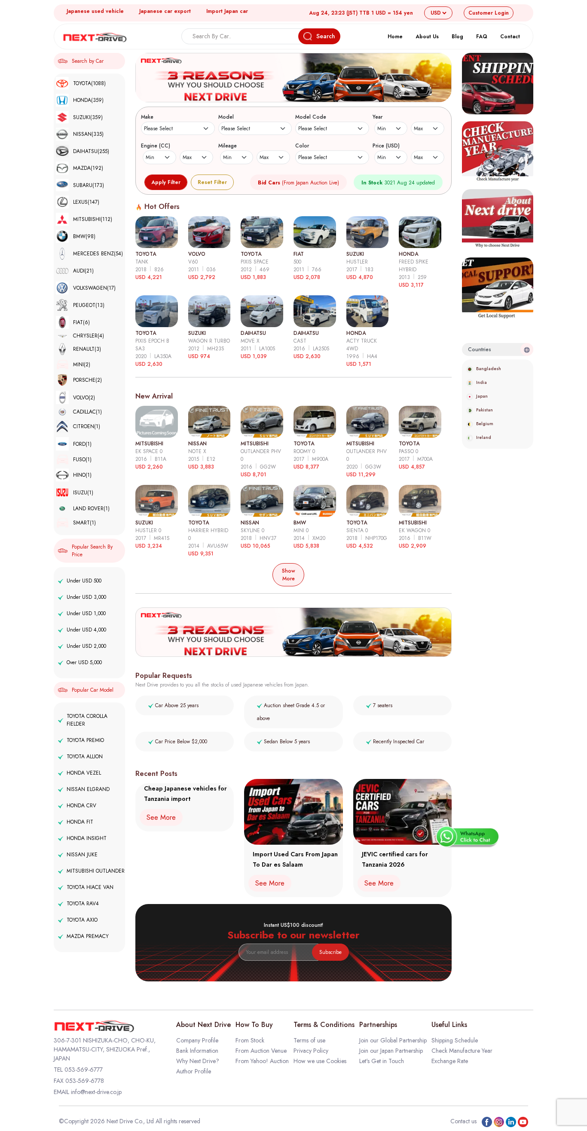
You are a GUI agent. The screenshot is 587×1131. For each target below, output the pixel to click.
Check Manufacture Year (461, 1050)
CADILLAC (87, 412)
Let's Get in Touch (381, 1061)
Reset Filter (212, 182)
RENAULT (87, 349)
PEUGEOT (88, 305)
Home (395, 36)
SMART (84, 523)
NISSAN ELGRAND (88, 789)
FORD (82, 444)
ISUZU (83, 493)
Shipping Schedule (454, 1040)
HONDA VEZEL (84, 773)
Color (302, 146)
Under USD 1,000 (86, 613)
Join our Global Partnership (393, 1040)
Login (488, 13)
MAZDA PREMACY (88, 936)
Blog (457, 36)
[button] (289, 92)
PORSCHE (87, 380)
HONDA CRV (81, 805)
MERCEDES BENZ (98, 253)
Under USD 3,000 (86, 597)
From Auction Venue (261, 1050)
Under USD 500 (84, 581)
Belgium (484, 423)
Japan (482, 396)
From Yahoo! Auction (262, 1061)
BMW (84, 236)
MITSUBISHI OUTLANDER (96, 871)
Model (226, 117)
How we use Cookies (320, 1061)
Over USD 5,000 (84, 662)
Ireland (483, 437)
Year (377, 117)
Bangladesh (488, 368)
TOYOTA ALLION (85, 756)
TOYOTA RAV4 (83, 903)
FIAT (81, 322)
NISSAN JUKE (82, 854)
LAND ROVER (91, 508)
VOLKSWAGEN (94, 288)
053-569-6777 (83, 1069)
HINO (82, 475)
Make (147, 117)
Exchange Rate (449, 1061)
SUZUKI (88, 117)
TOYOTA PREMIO (85, 740)
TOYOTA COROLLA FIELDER (87, 720)
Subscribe (330, 952)
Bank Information (197, 1050)
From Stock (249, 1040)
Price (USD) (386, 146)
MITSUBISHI (92, 219)
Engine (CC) (155, 146)
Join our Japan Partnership (391, 1050)
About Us (427, 36)
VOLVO (84, 398)
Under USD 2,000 (86, 646)
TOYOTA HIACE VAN (90, 887)
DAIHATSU (91, 151)
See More (161, 817)
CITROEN (86, 426)
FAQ (481, 36)
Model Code (310, 117)
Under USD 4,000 (86, 630)
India (481, 382)
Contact (510, 36)
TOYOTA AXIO (82, 920)
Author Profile (193, 1071)
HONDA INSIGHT (87, 838)
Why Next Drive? (197, 1061)
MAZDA (88, 168)
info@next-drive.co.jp (96, 1092)
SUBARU (88, 185)
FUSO (82, 459)
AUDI (83, 271)
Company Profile (197, 1040)
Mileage (227, 146)
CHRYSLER (88, 335)
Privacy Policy (311, 1050)
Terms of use (309, 1040)
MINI (81, 364)
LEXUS (86, 202)
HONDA (88, 100)
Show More (288, 574)
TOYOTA (89, 83)
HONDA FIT (80, 822)
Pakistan (484, 410)
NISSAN (88, 134)
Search (325, 36)
